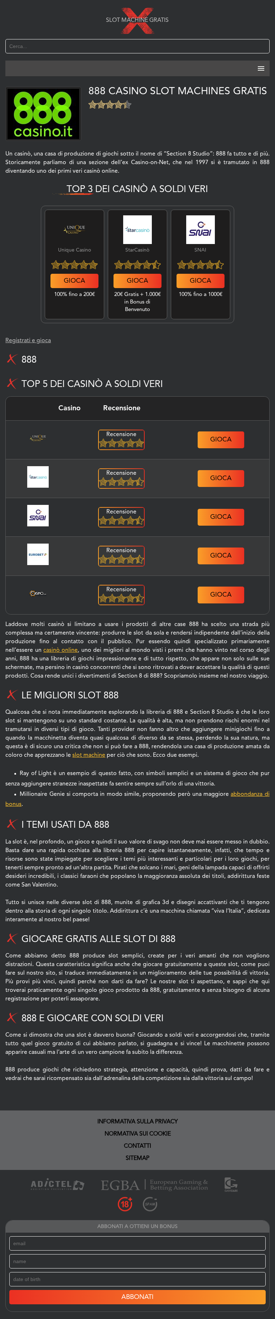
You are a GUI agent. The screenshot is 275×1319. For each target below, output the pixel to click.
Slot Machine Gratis (137, 20)
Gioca (74, 281)
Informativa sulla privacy (137, 1122)
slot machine (88, 755)
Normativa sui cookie (138, 1134)
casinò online (60, 650)
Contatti (137, 1146)
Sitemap (137, 1158)
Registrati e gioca (28, 341)
